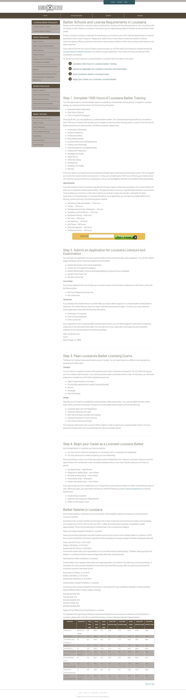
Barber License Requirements (43, 46)
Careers (108, 16)
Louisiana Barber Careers (42, 27)
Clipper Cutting (38, 123)
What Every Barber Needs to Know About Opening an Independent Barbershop (45, 77)
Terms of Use (103, 693)
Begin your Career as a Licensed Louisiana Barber (94, 79)
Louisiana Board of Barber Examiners (77, 51)
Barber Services (40, 114)
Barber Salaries (38, 50)
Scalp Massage (38, 145)
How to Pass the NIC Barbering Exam (46, 108)
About (113, 2)
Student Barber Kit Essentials (43, 103)
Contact (119, 2)
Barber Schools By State (41, 95)
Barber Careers (38, 41)
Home (45, 16)
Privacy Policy (94, 693)
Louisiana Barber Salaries (42, 31)
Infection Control (38, 55)
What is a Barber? (39, 90)
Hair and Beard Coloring (41, 131)
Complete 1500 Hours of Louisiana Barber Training (94, 64)
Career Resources (41, 37)
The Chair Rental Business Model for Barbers (45, 68)
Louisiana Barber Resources (45, 22)
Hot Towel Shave (38, 140)
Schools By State (76, 16)
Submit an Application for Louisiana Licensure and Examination (100, 69)
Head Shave (37, 136)
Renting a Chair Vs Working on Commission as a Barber (43, 60)
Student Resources (41, 86)
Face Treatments (39, 127)
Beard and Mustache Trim (42, 118)
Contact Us (87, 693)
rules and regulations (134, 489)
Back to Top (149, 684)
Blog (125, 2)
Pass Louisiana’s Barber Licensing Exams (91, 74)
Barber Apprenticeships (41, 99)
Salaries (140, 16)
